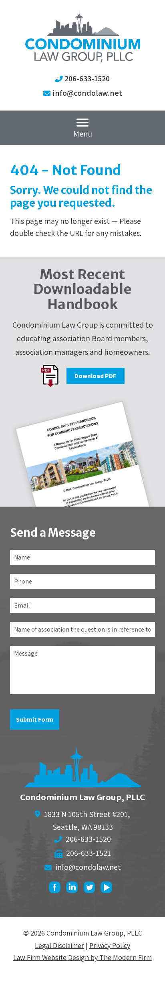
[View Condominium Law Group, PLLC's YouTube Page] (108, 889)
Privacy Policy (109, 945)
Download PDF (95, 376)
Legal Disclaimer (59, 945)
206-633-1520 (87, 78)
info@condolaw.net (87, 93)
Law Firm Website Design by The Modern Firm (82, 957)
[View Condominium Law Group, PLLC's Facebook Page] (56, 889)
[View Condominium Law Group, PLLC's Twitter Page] (91, 889)
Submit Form (34, 719)
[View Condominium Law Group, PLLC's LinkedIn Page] (74, 889)
